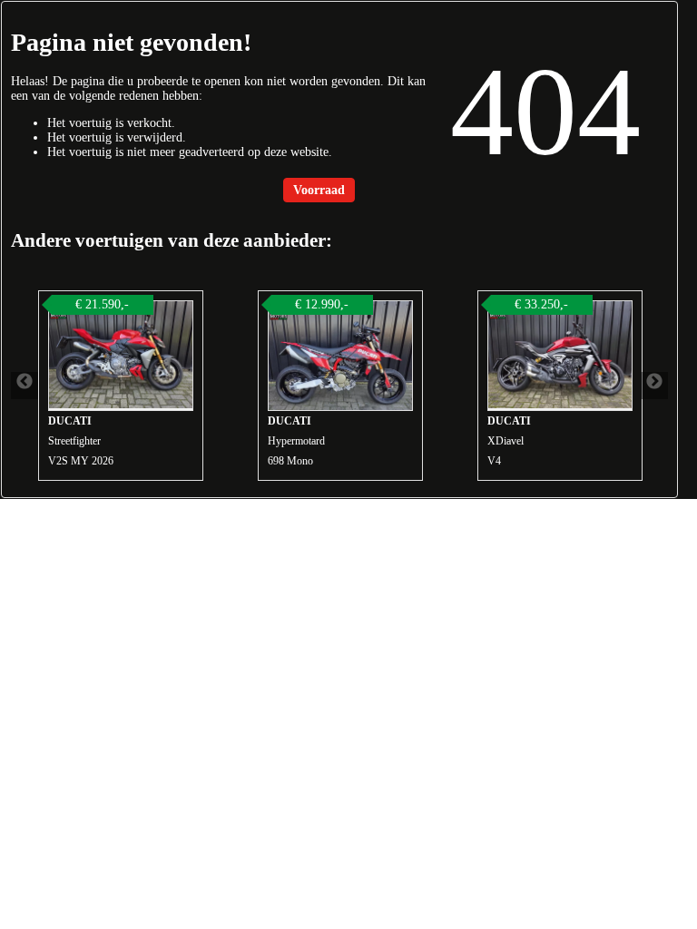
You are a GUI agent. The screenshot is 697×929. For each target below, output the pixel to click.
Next (654, 385)
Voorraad (319, 190)
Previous (24, 385)
